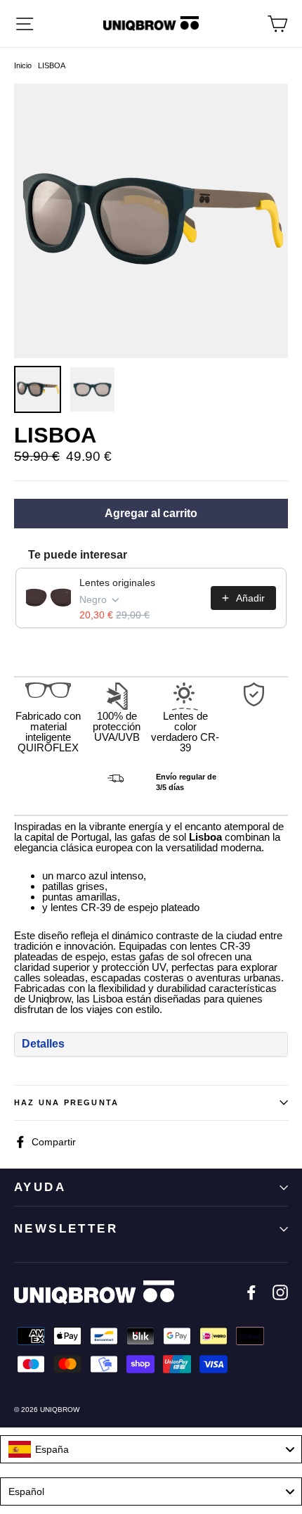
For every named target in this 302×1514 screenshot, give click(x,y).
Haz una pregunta (66, 1102)
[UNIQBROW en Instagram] (280, 1292)
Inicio (23, 65)
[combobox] (151, 1449)
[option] (151, 221)
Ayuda (40, 1187)
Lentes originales (117, 582)
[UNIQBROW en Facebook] (251, 1292)
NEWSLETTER (66, 1228)
